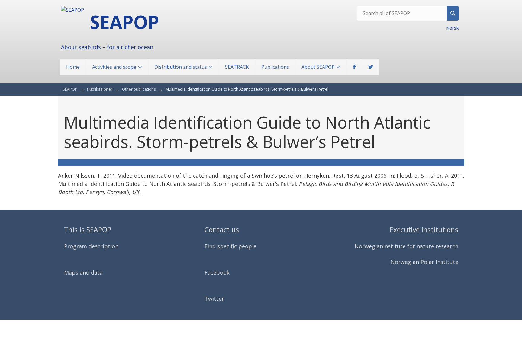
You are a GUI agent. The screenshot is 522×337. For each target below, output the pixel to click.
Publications (275, 67)
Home (73, 67)
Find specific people (230, 246)
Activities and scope (114, 67)
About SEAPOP (318, 67)
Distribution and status (180, 67)
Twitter (214, 298)
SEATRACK (237, 67)
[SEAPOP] (72, 10)
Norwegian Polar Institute (424, 261)
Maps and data (83, 272)
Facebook (217, 272)
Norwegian (369, 246)
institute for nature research (420, 246)
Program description (91, 246)
